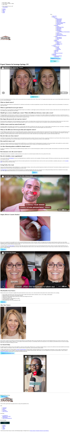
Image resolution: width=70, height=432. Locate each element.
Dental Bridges (58, 28)
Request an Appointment (55, 58)
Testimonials (56, 50)
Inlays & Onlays (59, 33)
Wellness (55, 17)
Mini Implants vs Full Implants (61, 35)
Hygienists (58, 48)
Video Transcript (35, 96)
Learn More (4, 249)
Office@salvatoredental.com (7, 418)
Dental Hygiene (59, 19)
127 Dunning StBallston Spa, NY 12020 (6, 416)
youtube (3, 11)
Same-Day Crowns (59, 34)
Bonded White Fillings (60, 27)
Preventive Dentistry (59, 23)
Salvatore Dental (4, 169)
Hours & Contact (3, 0)
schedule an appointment (4, 351)
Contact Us (35, 172)
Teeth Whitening (59, 38)
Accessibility (4, 410)
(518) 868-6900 (5, 7)
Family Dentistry (57, 44)
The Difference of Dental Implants (64, 31)
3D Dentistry (58, 29)
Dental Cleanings (59, 18)
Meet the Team (56, 46)
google (3, 12)
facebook (3, 8)
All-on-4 (57, 26)
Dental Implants (59, 30)
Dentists (57, 47)
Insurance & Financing (58, 55)
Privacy (3, 409)
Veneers (57, 39)
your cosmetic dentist (10, 245)
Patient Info (54, 54)
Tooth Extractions (59, 43)
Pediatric (55, 40)
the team (18, 349)
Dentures (57, 32)
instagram (4, 9)
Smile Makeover (59, 37)
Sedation (57, 42)
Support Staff (58, 49)
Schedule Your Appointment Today (8, 353)
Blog (55, 52)
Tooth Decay (58, 24)
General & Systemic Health (60, 22)
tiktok (3, 10)
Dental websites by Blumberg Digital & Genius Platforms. (39, 430)
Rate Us (5, 422)
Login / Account (5, 411)
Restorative (56, 25)
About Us (53, 45)
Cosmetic (55, 36)
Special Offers (56, 56)
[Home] (6, 401)
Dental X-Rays (58, 21)
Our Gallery (4, 301)
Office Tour (56, 51)
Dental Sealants (58, 20)
